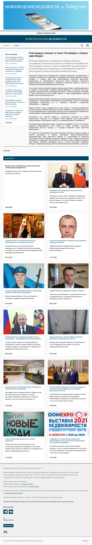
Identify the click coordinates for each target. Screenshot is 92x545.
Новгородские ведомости (14, 493)
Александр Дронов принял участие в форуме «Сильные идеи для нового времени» (14, 59)
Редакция (85, 541)
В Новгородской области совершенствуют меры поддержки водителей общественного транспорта (14, 80)
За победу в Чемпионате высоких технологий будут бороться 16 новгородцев (14, 92)
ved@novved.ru (34, 486)
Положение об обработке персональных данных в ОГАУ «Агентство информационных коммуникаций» (38, 501)
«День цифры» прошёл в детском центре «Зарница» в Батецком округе (15, 102)
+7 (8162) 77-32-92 (27, 484)
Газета (16, 45)
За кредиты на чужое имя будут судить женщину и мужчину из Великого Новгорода (14, 113)
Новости (6, 45)
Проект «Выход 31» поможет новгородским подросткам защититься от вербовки (15, 69)
